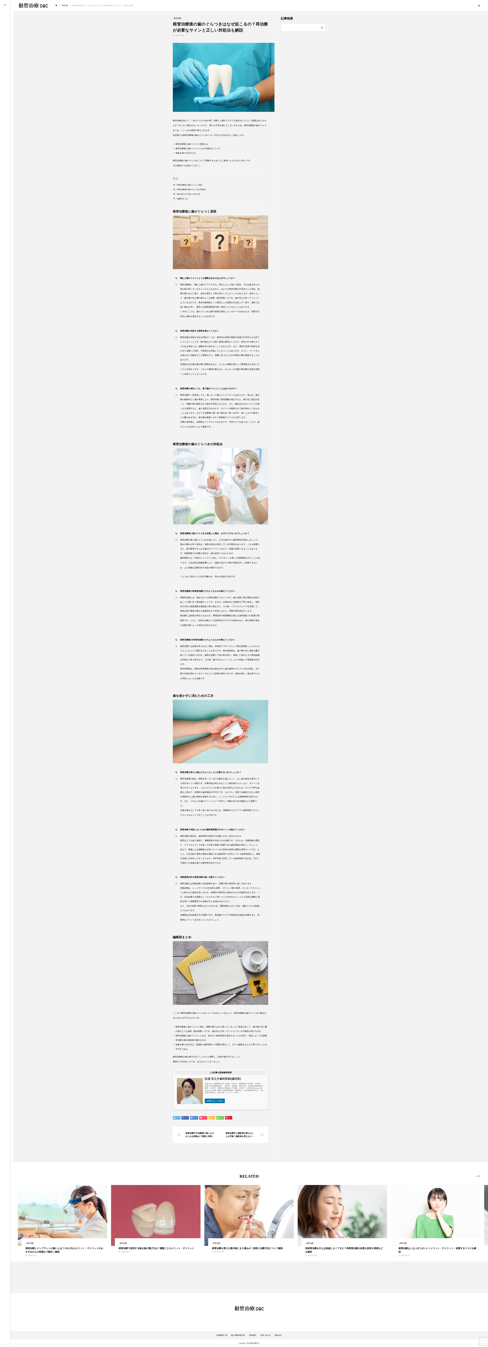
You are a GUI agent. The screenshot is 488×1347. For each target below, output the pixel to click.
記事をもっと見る (215, 1101)
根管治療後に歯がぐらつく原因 (189, 185)
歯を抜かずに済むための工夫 (188, 194)
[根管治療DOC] (33, 5)
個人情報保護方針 (238, 1335)
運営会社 (278, 1335)
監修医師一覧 (222, 1335)
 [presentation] (477, 1176)
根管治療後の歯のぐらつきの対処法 (191, 189)
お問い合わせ (265, 1335)
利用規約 (252, 1335)
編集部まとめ (182, 199)
